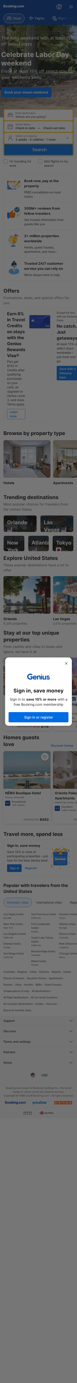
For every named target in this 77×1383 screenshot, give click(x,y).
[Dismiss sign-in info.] (66, 663)
